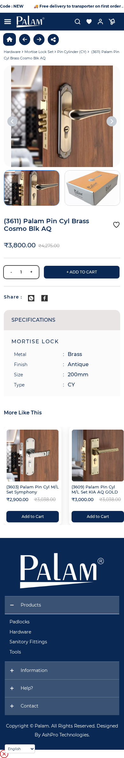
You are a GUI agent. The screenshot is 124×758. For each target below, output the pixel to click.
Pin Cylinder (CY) (71, 52)
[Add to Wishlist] (116, 225)
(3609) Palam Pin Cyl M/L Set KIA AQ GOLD (95, 489)
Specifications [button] (33, 320)
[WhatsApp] (31, 298)
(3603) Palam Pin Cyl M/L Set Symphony (32, 489)
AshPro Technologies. (66, 735)
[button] (86, 21)
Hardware (12, 52)
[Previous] (12, 121)
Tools (15, 652)
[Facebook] (44, 298)
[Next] (112, 121)
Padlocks (20, 622)
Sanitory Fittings (28, 642)
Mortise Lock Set (38, 52)
